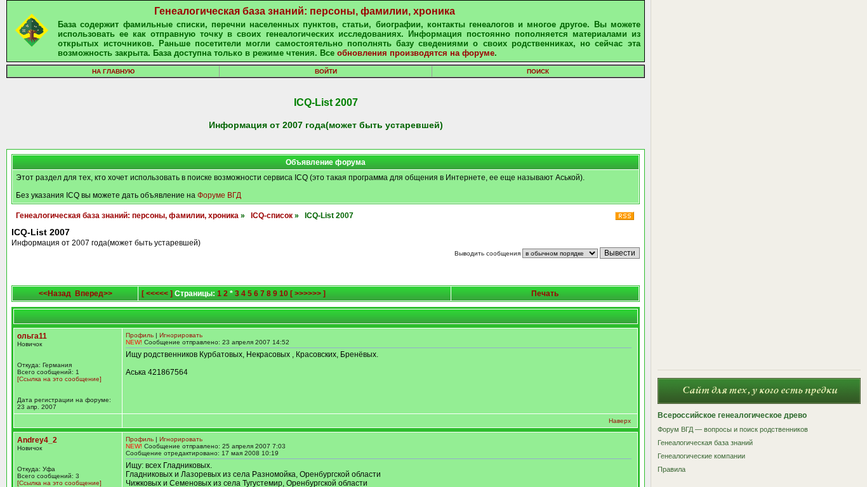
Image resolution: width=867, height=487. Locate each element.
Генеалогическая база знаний (705, 442)
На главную (113, 71)
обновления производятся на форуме (415, 53)
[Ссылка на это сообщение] (59, 378)
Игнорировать (180, 335)
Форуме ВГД (219, 195)
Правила (671, 469)
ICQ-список (272, 215)
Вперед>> (93, 293)
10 (283, 293)
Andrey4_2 (37, 440)
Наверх (620, 420)
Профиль (140, 335)
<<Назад (55, 293)
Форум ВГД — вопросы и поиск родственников (733, 429)
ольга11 (32, 336)
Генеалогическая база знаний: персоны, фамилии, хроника (304, 11)
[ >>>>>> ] (308, 293)
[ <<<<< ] (157, 293)
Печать (545, 293)
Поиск (538, 71)
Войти (326, 71)
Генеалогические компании (701, 456)
